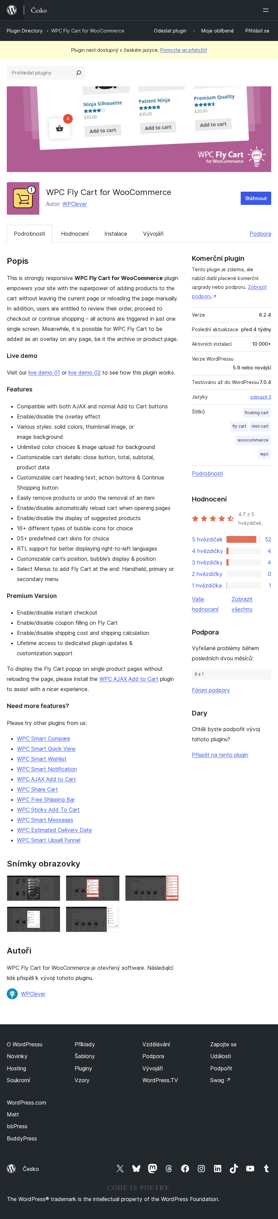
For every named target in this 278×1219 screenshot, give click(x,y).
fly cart (239, 426)
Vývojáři (153, 233)
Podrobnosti (29, 233)
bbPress (17, 1126)
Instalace (115, 233)
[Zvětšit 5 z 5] (110, 915)
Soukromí (18, 1080)
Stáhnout (256, 198)
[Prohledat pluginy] (78, 73)
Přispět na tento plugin (220, 754)
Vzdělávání (156, 1044)
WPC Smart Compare (43, 738)
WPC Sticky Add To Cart (48, 809)
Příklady (85, 1044)
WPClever (74, 203)
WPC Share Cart (37, 789)
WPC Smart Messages (45, 819)
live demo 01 (44, 372)
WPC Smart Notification (47, 769)
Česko (31, 1168)
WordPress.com (26, 1102)
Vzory (82, 1080)
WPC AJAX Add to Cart (128, 679)
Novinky (17, 1056)
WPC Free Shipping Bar (46, 799)
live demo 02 (84, 372)
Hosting (16, 1068)
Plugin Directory (25, 31)
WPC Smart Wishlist (41, 758)
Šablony (85, 1056)
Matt (13, 1114)
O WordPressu (24, 1044)
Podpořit (221, 1068)
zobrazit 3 (260, 397)
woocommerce (253, 440)
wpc (264, 453)
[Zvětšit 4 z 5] (51, 915)
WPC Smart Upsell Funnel (48, 840)
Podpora (260, 233)
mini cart (260, 426)
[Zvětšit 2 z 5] (110, 884)
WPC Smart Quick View (46, 748)
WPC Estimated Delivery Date (54, 830)
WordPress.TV (160, 1080)
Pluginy (83, 1068)
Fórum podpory (211, 690)
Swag (220, 1080)
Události (220, 1056)
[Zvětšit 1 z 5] (51, 884)
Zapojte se (223, 1044)
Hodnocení (74, 233)
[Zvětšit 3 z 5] (169, 884)
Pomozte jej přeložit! (183, 50)
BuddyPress (22, 1138)
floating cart (257, 412)
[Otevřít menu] (267, 10)
